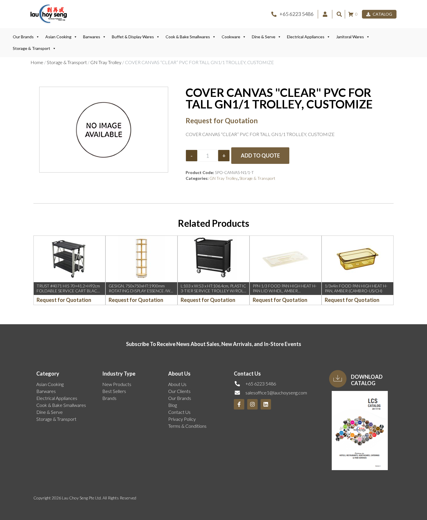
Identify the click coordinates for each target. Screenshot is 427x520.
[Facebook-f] (239, 404)
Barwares (91, 36)
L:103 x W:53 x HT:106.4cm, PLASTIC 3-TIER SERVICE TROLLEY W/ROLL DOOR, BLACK (213, 290)
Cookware (231, 36)
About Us (177, 384)
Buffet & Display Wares (133, 36)
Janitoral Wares (350, 36)
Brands (109, 398)
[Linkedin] (266, 404)
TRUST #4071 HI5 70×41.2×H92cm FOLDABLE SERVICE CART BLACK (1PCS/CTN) (68, 290)
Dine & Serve (263, 36)
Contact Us (179, 412)
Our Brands (23, 36)
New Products (116, 384)
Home (37, 62)
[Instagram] (252, 404)
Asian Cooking (58, 36)
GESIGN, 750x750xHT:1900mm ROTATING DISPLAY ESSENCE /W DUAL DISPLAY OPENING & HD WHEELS (139, 293)
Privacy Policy (182, 419)
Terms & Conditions (187, 426)
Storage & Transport (31, 48)
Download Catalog (367, 380)
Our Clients (179, 391)
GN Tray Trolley (105, 62)
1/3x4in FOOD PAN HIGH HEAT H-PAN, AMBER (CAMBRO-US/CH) (356, 288)
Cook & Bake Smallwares (188, 36)
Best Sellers (114, 391)
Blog (172, 405)
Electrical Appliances (305, 36)
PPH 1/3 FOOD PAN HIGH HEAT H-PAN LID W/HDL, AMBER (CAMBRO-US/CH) (285, 290)
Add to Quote (260, 155)
